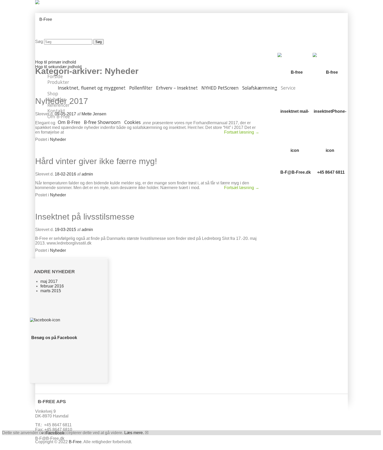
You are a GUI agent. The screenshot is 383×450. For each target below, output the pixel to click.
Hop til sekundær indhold (58, 67)
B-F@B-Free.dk (295, 172)
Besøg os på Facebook (54, 337)
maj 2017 (49, 281)
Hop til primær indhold (55, 62)
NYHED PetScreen (220, 88)
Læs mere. (134, 432)
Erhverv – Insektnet (177, 88)
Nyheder (58, 139)
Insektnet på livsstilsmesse (84, 216)
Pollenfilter (140, 88)
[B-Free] (43, 19)
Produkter (58, 82)
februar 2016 (52, 286)
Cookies (132, 122)
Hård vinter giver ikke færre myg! (96, 161)
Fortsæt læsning (241, 132)
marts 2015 (50, 291)
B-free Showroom (102, 122)
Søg (39, 41)
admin (87, 174)
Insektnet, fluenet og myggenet (92, 88)
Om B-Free (58, 116)
